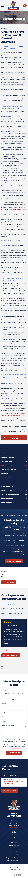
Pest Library (14, 842)
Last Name (4, 708)
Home (14, 835)
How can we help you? (7, 730)
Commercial (14, 840)
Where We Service (14, 845)
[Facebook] (11, 854)
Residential (14, 837)
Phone (3, 712)
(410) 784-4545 (11, 100)
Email (3, 717)
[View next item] (6, 650)
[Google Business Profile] (14, 854)
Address (4, 721)
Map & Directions (14, 827)
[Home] (13, 5)
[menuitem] (14, 453)
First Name (4, 703)
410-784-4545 (14, 816)
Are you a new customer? (8, 725)
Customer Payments (14, 848)
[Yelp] (17, 854)
